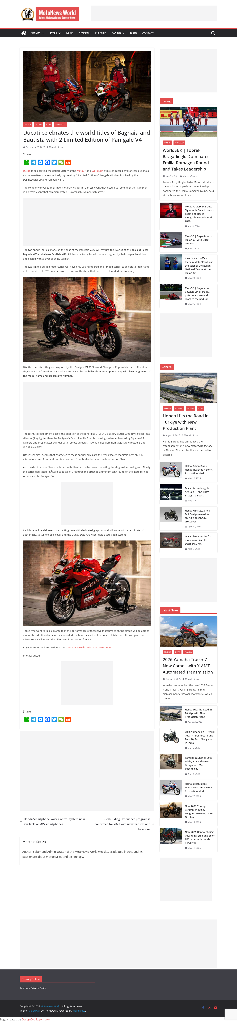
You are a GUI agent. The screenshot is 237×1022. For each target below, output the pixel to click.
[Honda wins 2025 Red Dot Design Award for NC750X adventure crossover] (171, 519)
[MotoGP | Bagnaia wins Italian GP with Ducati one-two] (171, 242)
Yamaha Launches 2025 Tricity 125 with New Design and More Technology (198, 763)
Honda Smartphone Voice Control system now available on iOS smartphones (54, 821)
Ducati (39, 124)
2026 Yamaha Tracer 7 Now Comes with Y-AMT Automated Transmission (188, 666)
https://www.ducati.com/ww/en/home (89, 647)
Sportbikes (60, 124)
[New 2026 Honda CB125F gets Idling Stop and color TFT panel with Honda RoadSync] (171, 840)
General (84, 33)
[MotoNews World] (24, 33)
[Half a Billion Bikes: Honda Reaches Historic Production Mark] (171, 472)
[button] (42, 33)
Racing (116, 33)
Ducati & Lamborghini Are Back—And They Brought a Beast (197, 492)
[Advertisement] (154, 13)
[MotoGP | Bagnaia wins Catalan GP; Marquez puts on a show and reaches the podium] (171, 296)
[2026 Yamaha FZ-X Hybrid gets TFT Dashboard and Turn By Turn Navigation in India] (171, 740)
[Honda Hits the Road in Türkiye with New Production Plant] (188, 388)
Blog (133, 33)
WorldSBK (97, 170)
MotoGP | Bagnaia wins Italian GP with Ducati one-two (198, 240)
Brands (35, 33)
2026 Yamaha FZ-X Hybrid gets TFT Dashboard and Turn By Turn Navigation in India (200, 737)
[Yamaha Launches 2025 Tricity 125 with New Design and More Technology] (171, 766)
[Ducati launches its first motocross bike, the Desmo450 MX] (171, 543)
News (69, 33)
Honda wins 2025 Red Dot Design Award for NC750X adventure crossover (197, 516)
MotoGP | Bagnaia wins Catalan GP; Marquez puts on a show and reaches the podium (198, 293)
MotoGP (81, 170)
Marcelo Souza (56, 147)
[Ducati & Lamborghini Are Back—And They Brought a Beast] (171, 494)
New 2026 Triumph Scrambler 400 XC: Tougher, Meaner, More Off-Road (199, 811)
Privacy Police (38, 988)
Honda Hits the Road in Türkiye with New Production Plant (186, 422)
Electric (100, 33)
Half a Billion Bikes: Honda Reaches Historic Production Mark (199, 469)
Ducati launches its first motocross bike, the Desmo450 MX (199, 540)
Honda (190, 408)
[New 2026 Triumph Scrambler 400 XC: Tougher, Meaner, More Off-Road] (171, 814)
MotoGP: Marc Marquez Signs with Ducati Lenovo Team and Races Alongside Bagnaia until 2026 (199, 214)
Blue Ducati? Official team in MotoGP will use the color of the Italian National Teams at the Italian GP (199, 266)
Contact (148, 33)
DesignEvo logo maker (36, 1019)
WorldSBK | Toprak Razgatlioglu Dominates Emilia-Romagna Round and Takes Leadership (186, 159)
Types (53, 33)
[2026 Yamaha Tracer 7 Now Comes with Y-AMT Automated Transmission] (188, 631)
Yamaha (188, 652)
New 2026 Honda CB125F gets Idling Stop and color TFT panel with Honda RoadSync (200, 837)
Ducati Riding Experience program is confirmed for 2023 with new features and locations (122, 824)
